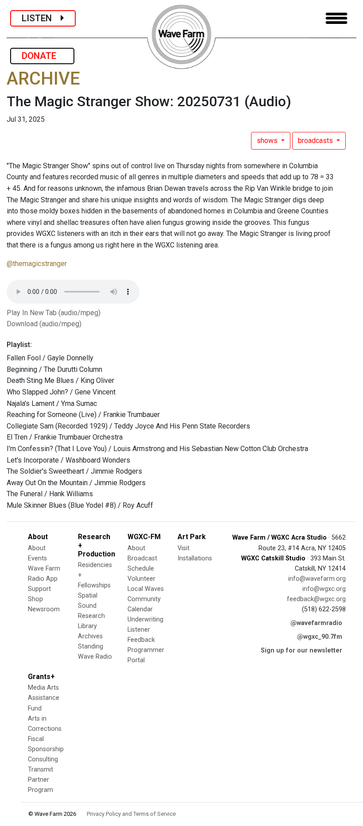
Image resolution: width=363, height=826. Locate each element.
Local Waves (145, 589)
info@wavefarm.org (317, 579)
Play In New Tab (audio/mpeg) (53, 313)
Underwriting (145, 619)
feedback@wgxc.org (316, 599)
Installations (195, 558)
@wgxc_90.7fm (319, 637)
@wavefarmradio (316, 623)
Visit (183, 548)
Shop (35, 599)
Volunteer (141, 579)
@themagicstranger (37, 263)
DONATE (42, 55)
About (37, 548)
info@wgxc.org (324, 589)
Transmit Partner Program (40, 780)
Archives (90, 636)
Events (37, 558)
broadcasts (316, 140)
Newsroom (44, 609)
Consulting (43, 759)
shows (268, 140)
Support (39, 589)
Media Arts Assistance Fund (43, 698)
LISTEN (41, 18)
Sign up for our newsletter (301, 650)
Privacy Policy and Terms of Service (131, 814)
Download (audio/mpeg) (44, 324)
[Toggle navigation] (336, 18)
